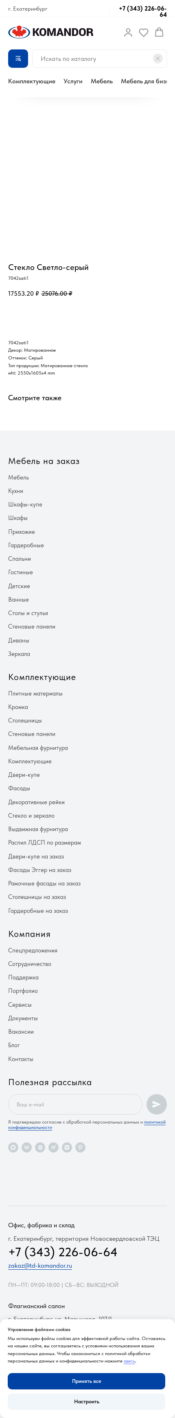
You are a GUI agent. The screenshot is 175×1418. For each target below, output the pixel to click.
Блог (14, 1045)
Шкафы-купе (25, 504)
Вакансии (21, 1031)
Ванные (18, 599)
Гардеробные (26, 545)
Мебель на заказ (44, 460)
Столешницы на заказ (37, 897)
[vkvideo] (40, 1147)
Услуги (73, 81)
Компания (29, 933)
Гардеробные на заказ (38, 910)
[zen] (67, 1147)
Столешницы (25, 720)
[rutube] (53, 1147)
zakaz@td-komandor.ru (40, 1265)
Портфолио (23, 990)
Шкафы (18, 518)
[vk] (27, 1147)
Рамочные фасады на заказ (44, 883)
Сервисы (20, 1004)
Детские (19, 586)
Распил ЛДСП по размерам (44, 842)
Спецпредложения (32, 950)
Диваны (18, 640)
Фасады (19, 788)
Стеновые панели (31, 626)
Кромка (18, 707)
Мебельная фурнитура (38, 747)
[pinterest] (80, 1147)
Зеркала (19, 654)
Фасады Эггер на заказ (39, 870)
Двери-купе (24, 774)
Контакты (20, 1059)
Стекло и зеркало (31, 815)
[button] (128, 32)
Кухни (15, 491)
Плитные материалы (35, 693)
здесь (129, 1361)
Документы (23, 1018)
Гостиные (20, 572)
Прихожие (21, 531)
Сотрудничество (29, 964)
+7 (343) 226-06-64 (143, 11)
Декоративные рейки (36, 802)
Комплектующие (31, 81)
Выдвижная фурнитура (38, 829)
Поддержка (23, 977)
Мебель (102, 81)
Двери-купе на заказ (36, 856)
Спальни (19, 558)
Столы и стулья (28, 613)
